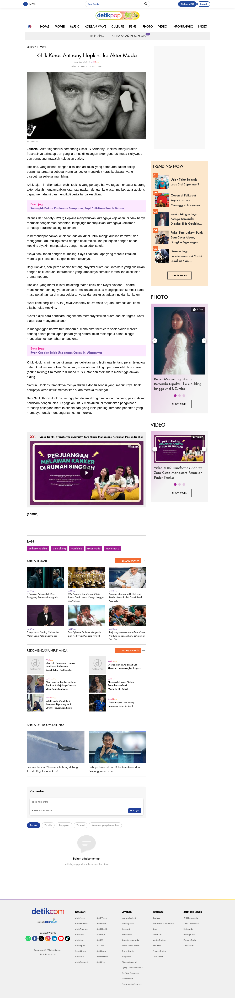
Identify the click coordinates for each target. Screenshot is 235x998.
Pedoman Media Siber (163, 923)
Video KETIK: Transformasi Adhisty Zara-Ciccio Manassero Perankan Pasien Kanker (91, 436)
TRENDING (97, 36)
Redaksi (156, 918)
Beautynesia (189, 934)
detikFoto (101, 951)
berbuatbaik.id (129, 918)
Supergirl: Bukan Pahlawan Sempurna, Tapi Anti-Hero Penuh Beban (77, 208)
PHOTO (148, 26)
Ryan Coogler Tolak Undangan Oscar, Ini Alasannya (66, 353)
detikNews (80, 918)
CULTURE (117, 26)
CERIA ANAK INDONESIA (129, 35)
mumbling (76, 548)
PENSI (133, 26)
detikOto (79, 956)
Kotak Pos (158, 934)
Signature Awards (130, 940)
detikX (100, 940)
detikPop (31, 47)
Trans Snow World (131, 945)
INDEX (202, 26)
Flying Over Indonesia (132, 967)
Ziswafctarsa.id (129, 962)
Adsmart (126, 929)
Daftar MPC (187, 4)
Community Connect (132, 984)
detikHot (79, 940)
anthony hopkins (38, 548)
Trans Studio (128, 951)
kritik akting (59, 548)
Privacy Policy (159, 951)
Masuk (203, 4)
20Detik (100, 945)
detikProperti (81, 962)
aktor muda (93, 548)
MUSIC (74, 26)
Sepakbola (80, 951)
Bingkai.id (126, 956)
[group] (179, 349)
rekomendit (127, 979)
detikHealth (102, 929)
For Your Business (130, 973)
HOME (45, 26)
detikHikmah (103, 956)
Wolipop (101, 934)
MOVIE (60, 26)
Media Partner (159, 940)
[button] (175, 395)
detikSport (80, 945)
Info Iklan (157, 945)
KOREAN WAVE (95, 26)
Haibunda (188, 929)
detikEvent (127, 934)
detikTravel (102, 918)
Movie (43, 47)
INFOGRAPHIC (183, 26)
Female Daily (190, 940)
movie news (112, 548)
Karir (155, 929)
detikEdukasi (81, 923)
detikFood (101, 923)
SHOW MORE (179, 275)
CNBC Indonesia (191, 923)
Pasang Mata (128, 923)
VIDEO (162, 26)
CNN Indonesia (191, 918)
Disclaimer (158, 956)
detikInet (79, 934)
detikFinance (81, 929)
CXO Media (189, 945)
